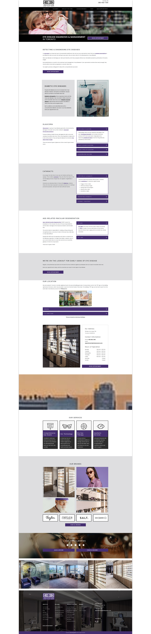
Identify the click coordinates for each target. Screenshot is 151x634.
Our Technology (46, 608)
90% (81, 228)
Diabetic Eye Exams (59, 616)
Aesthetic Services (71, 621)
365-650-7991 (103, 3)
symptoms (84, 181)
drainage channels (86, 134)
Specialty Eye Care (67, 8)
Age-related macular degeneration (52, 222)
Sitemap (44, 612)
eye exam (46, 53)
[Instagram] (97, 621)
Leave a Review (58, 550)
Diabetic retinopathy (50, 96)
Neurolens (69, 619)
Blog (44, 610)
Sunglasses (81, 608)
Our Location (45, 619)
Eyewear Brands (81, 8)
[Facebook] (95, 621)
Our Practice (45, 607)
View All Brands (75, 525)
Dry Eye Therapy (70, 607)
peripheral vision (88, 137)
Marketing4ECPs (73, 632)
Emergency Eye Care (71, 608)
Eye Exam (55, 8)
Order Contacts (82, 610)
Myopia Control (70, 617)
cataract (56, 177)
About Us (46, 8)
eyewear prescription (100, 53)
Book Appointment (102, 8)
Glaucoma (45, 128)
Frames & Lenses (83, 607)
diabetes (65, 183)
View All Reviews (92, 550)
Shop (91, 8)
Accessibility (45, 614)
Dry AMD (80, 226)
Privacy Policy (46, 616)
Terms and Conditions (47, 617)
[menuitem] (46, 9)
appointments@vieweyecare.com (94, 343)
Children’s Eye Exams (59, 610)
